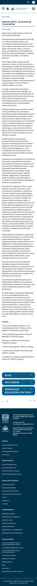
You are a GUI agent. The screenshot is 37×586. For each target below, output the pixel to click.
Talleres (5, 504)
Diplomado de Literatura (10, 491)
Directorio (5, 455)
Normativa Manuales (9, 523)
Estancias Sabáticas (9, 468)
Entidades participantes (10, 451)
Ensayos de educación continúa (18, 391)
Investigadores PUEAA (9, 464)
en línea (26, 330)
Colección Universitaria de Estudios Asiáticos (11, 551)
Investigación (7, 460)
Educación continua (10, 480)
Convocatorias (7, 520)
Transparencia (8, 510)
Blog (8, 375)
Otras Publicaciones (9, 555)
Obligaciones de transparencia (12, 530)
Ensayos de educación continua (12, 571)
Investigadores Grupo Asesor (11, 474)
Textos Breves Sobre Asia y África (12, 548)
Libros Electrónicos (8, 559)
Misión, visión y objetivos (10, 445)
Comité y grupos (7, 448)
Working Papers (7, 562)
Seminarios (5, 500)
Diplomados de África (9, 488)
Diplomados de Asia (8, 484)
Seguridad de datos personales (12, 533)
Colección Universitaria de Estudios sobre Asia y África (11, 543)
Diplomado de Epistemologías (11, 494)
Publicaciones (8, 539)
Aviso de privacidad (8, 526)
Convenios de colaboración (11, 517)
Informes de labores (8, 514)
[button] (2, 401)
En (33, 2)
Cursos (4, 497)
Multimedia (12, 382)
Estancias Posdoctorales (10, 471)
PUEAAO (5, 441)
